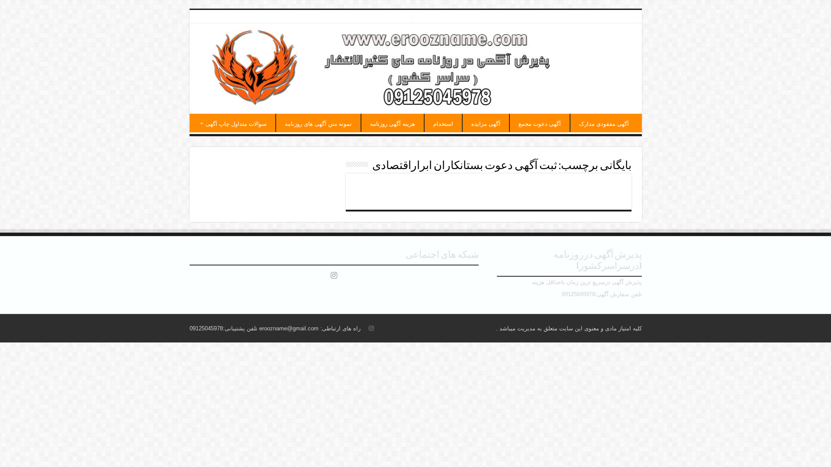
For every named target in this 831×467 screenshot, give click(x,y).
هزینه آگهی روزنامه (392, 124)
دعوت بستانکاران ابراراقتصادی (566, 187)
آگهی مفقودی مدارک (604, 124)
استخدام (443, 124)
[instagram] (334, 275)
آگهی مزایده (485, 124)
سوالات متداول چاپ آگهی (236, 124)
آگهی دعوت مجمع (540, 124)
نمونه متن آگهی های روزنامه (318, 124)
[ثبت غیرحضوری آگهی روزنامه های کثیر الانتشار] (416, 68)
